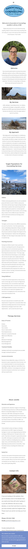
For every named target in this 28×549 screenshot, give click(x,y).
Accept (14, 545)
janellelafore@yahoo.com (13, 520)
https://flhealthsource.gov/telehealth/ (13, 530)
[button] (14, 2)
